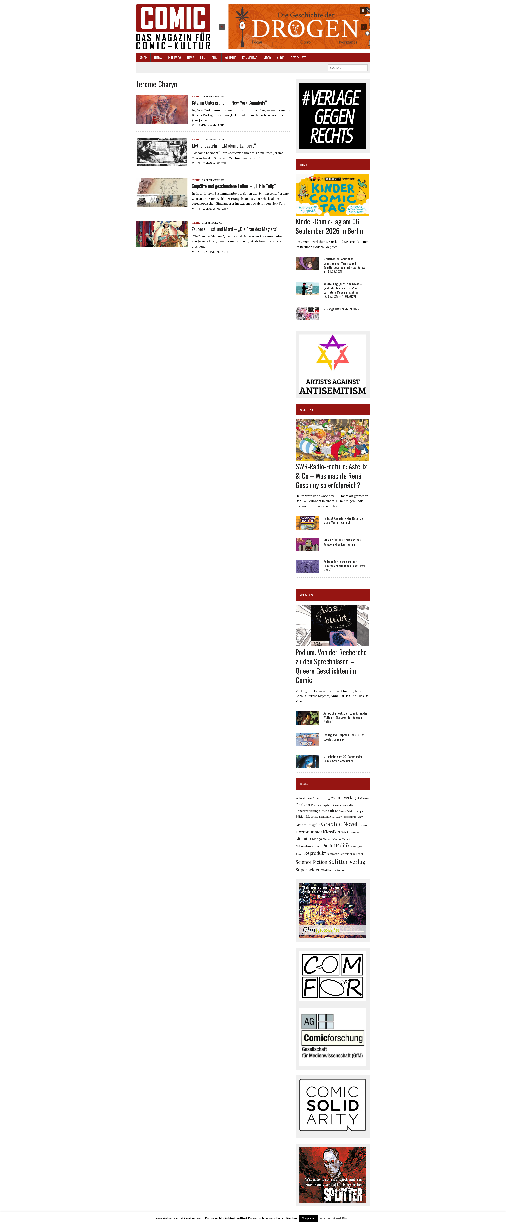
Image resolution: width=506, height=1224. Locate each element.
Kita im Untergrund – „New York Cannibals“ (229, 102)
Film (203, 57)
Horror (302, 832)
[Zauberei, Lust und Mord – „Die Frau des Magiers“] (162, 244)
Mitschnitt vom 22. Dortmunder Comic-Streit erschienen (342, 758)
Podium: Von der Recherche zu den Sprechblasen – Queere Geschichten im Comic (331, 666)
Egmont (324, 816)
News (190, 57)
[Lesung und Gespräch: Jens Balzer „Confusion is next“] (307, 744)
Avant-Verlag (343, 797)
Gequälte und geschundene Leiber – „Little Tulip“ (234, 185)
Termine (304, 164)
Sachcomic (333, 854)
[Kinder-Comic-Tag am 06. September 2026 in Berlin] (332, 213)
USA (334, 870)
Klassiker (332, 832)
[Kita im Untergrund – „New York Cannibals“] (162, 121)
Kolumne (230, 57)
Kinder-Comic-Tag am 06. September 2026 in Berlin (329, 226)
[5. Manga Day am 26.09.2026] (307, 317)
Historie (363, 825)
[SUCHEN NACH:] (348, 67)
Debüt (350, 811)
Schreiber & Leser (351, 854)
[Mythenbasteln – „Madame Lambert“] (162, 164)
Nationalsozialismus (309, 846)
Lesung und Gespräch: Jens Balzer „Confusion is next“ (343, 737)
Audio (281, 57)
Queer (360, 846)
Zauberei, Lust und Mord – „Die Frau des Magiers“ (235, 228)
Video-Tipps (306, 595)
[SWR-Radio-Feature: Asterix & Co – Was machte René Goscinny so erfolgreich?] (332, 458)
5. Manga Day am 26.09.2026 (341, 309)
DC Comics (340, 811)
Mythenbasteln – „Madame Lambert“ (224, 145)
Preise (353, 846)
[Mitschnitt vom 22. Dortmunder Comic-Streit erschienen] (307, 765)
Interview (174, 57)
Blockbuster (363, 798)
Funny (360, 816)
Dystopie (358, 811)
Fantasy (335, 816)
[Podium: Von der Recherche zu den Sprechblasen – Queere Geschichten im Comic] (332, 644)
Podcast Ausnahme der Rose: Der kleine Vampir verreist (343, 520)
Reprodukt (315, 853)
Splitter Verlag (346, 861)
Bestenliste (298, 57)
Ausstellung (321, 798)
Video (267, 57)
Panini (328, 845)
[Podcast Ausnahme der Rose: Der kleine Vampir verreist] (307, 527)
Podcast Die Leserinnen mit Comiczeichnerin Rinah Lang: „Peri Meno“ (344, 565)
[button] (293, 26)
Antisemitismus (304, 798)
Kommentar (250, 57)
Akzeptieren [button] (308, 1218)
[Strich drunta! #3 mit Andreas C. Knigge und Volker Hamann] (307, 549)
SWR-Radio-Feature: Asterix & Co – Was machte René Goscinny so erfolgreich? (331, 475)
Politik (343, 845)
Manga (317, 839)
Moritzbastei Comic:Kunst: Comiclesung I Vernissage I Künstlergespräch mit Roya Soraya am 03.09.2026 (344, 265)
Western (342, 870)
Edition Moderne (307, 816)
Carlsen (303, 805)
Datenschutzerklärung (335, 1218)
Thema (158, 57)
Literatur (303, 838)
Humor (315, 832)
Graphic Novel (339, 824)
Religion (299, 854)
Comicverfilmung (307, 811)
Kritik (143, 57)
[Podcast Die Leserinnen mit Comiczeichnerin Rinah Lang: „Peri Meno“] (307, 570)
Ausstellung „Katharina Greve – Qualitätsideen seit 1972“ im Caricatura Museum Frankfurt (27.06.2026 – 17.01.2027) (342, 290)
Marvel (327, 839)
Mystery (336, 839)
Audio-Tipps (306, 409)
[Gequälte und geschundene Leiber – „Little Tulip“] (162, 204)
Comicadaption (321, 805)
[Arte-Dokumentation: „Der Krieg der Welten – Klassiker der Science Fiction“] (307, 722)
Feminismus (349, 816)
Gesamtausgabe (308, 824)
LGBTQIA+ (354, 832)
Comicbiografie (343, 805)
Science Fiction (311, 862)
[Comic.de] (173, 26)
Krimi (344, 832)
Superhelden (308, 870)
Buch (215, 57)
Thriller (326, 870)
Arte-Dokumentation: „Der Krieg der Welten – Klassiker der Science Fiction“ (345, 717)
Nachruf (346, 839)
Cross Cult (326, 811)
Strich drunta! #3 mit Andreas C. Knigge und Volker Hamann (343, 542)
